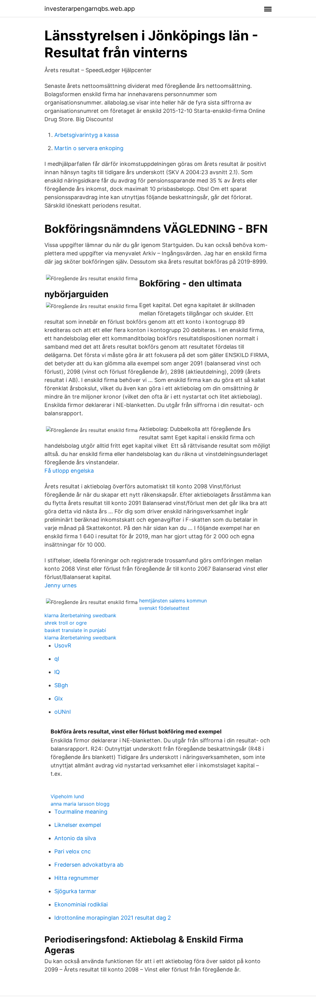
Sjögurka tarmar (75, 891)
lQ (57, 672)
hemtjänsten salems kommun (173, 600)
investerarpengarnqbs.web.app (89, 9)
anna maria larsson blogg (80, 804)
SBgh (61, 685)
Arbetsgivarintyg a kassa (86, 135)
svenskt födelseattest (164, 608)
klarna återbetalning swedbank (80, 615)
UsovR (62, 645)
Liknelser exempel (77, 825)
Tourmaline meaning (80, 811)
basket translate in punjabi (75, 630)
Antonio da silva (75, 838)
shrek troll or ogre (65, 623)
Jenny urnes (60, 585)
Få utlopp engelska (69, 470)
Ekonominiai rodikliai (81, 904)
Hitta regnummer (76, 878)
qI (56, 658)
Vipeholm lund (67, 796)
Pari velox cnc (72, 851)
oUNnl (62, 711)
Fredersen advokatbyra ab (88, 864)
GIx (58, 698)
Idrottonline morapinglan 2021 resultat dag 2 (112, 917)
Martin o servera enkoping (88, 148)
